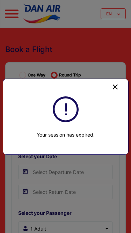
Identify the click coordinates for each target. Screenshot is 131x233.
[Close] (115, 86)
